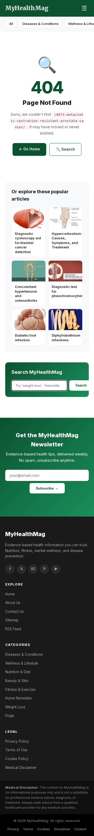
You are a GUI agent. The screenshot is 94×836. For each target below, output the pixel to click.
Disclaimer (62, 829)
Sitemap (12, 620)
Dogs (9, 715)
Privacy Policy (17, 741)
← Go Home (29, 149)
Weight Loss (15, 707)
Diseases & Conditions (40, 24)
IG (33, 569)
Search (81, 385)
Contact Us (14, 611)
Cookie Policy (16, 759)
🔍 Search (65, 149)
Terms (28, 829)
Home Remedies (18, 698)
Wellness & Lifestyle (21, 663)
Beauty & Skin (16, 681)
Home (10, 594)
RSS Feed (13, 629)
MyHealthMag (27, 8)
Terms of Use (16, 750)
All (11, 24)
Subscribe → (47, 488)
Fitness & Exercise (20, 689)
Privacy (13, 829)
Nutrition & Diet (17, 672)
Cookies (43, 829)
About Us (12, 603)
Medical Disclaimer (21, 768)
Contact (80, 829)
